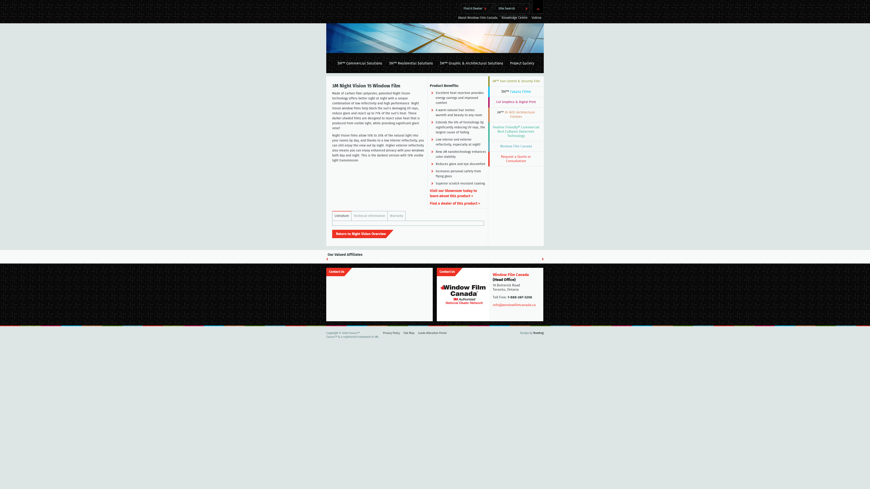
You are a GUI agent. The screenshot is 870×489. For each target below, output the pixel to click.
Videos (536, 17)
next (543, 259)
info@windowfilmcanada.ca (514, 305)
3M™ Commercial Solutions (359, 63)
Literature (342, 216)
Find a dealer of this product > (455, 203)
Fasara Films (516, 91)
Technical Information (369, 216)
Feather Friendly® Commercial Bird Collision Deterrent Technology (516, 132)
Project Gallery (522, 63)
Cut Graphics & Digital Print (516, 102)
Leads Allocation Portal (432, 333)
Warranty (396, 216)
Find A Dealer (473, 8)
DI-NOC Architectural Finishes (516, 114)
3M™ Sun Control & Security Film (516, 81)
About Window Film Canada (478, 17)
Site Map (409, 333)
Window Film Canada (516, 146)
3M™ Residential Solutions (411, 63)
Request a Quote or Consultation (516, 159)
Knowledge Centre (515, 17)
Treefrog (538, 333)
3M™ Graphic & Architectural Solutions (471, 63)
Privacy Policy (391, 333)
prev (327, 259)
